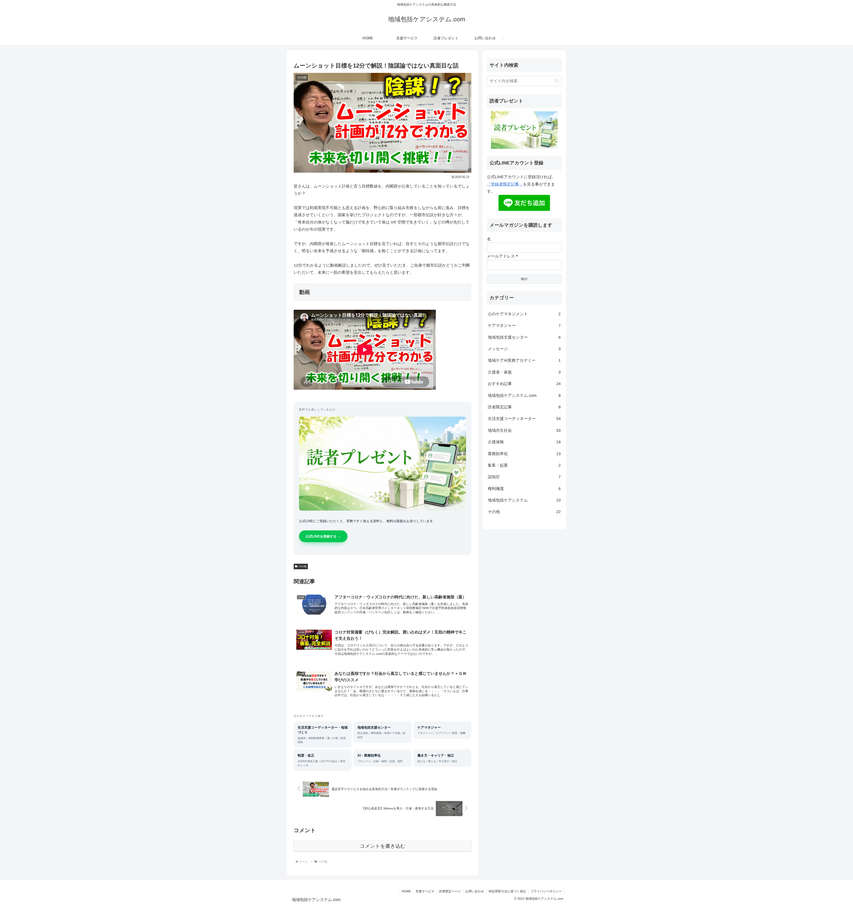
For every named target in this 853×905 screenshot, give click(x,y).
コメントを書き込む (382, 846)
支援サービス (425, 891)
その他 (303, 566)
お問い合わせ (474, 891)
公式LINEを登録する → (323, 536)
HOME (406, 891)
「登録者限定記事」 (505, 184)
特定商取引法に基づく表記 (507, 891)
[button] (557, 81)
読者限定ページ (450, 891)
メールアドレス (502, 256)
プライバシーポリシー (546, 891)
